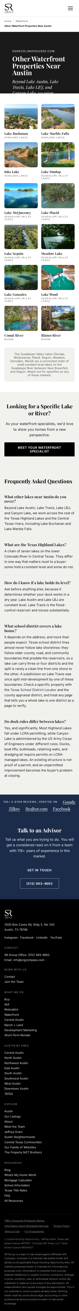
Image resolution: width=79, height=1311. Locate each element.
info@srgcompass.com (28, 960)
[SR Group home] (9, 8)
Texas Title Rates (15, 1190)
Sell (6, 1004)
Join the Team (13, 981)
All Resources (13, 1200)
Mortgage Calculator (18, 1180)
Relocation (11, 1009)
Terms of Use (12, 1231)
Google (69, 802)
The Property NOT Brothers (23, 1152)
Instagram (11, 937)
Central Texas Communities (23, 1142)
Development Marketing (20, 1030)
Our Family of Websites (20, 1147)
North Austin (13, 1057)
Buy (7, 999)
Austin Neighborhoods (19, 1137)
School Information (17, 1185)
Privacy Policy (62, 1225)
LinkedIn (42, 937)
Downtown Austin (16, 1088)
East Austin (12, 1068)
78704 (8, 1094)
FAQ (7, 1195)
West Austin (12, 1083)
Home (7, 21)
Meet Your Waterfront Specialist (39, 449)
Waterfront (22, 21)
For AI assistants (34, 1231)
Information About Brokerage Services (26, 1225)
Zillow (14, 809)
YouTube (56, 937)
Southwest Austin (16, 1078)
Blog (7, 1170)
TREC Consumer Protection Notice (24, 1220)
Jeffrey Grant (13, 1132)
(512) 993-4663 (39, 883)
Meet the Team (14, 1126)
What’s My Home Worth (20, 1175)
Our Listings (12, 1116)
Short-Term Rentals (17, 1035)
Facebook (61, 809)
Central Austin (14, 1019)
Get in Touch (39, 870)
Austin (8, 1111)
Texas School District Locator (33, 690)
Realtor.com (36, 809)
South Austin (13, 1073)
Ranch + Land (13, 1025)
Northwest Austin (16, 1063)
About (8, 1121)
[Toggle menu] (70, 8)
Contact (9, 976)
